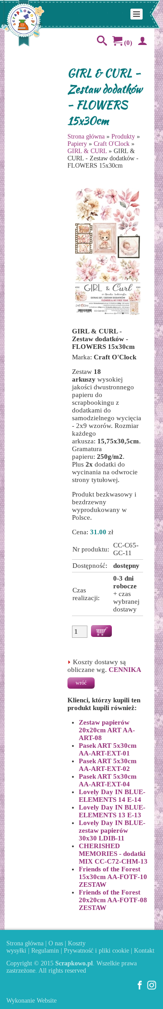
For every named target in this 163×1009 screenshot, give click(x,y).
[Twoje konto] (141, 42)
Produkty (123, 136)
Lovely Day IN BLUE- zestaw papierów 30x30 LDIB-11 (112, 830)
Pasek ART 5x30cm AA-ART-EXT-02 (108, 764)
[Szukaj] (100, 42)
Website (47, 1000)
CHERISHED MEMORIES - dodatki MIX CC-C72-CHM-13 (113, 853)
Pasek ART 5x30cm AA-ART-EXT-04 (108, 780)
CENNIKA (125, 669)
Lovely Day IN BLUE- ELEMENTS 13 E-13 (112, 811)
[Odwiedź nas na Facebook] (140, 987)
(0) (127, 42)
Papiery (77, 143)
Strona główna (86, 136)
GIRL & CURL (87, 151)
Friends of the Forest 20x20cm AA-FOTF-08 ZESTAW (113, 900)
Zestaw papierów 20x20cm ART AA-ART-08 (107, 730)
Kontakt (144, 950)
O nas (55, 943)
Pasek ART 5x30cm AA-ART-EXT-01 (108, 749)
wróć (81, 683)
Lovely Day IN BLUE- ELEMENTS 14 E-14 (112, 795)
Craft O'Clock (111, 143)
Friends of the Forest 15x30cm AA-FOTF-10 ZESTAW (113, 876)
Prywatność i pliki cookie (96, 950)
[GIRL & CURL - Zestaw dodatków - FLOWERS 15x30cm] (107, 314)
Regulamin (45, 950)
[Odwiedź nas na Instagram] (152, 987)
